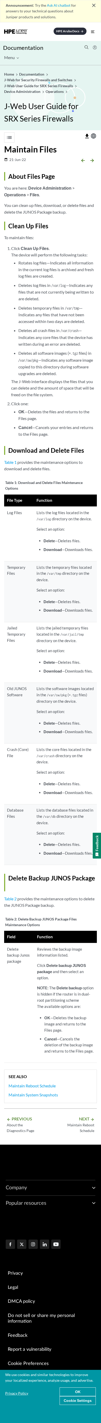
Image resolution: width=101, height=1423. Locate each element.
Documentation (23, 47)
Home (9, 74)
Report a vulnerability (29, 1349)
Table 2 (10, 898)
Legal (13, 1287)
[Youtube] (56, 1245)
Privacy (15, 1273)
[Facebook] (10, 1245)
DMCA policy (21, 1301)
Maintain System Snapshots (33, 1094)
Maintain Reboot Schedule (32, 1085)
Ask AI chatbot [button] (58, 5)
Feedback (17, 1335)
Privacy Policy (16, 1393)
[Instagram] (33, 1245)
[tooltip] (87, 136)
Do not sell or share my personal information (41, 1318)
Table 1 (10, 462)
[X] (21, 1245)
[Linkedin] (44, 1245)
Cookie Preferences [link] (28, 1363)
